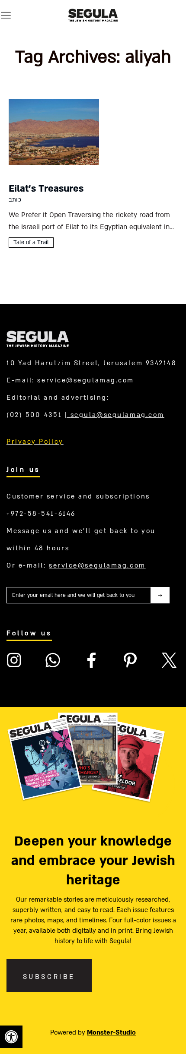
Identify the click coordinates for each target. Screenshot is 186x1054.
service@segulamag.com (85, 380)
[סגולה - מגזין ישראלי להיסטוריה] (93, 15)
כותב (15, 200)
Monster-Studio (111, 1032)
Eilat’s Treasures (46, 188)
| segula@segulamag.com (114, 414)
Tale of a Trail (31, 242)
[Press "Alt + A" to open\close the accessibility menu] (11, 1037)
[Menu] (6, 15)
